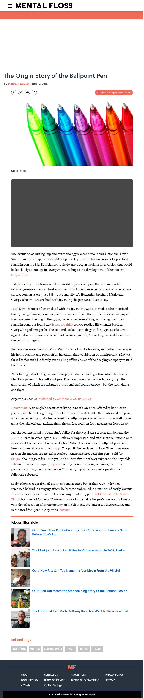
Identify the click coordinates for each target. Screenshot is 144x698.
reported (56, 464)
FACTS (97, 649)
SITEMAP (110, 680)
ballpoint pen (20, 275)
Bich (14, 499)
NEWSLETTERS (78, 674)
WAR (70, 649)
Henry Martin (20, 407)
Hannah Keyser (19, 83)
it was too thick (62, 324)
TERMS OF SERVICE (54, 680)
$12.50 (15, 459)
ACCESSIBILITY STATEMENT (85, 680)
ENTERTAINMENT (53, 649)
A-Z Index (26, 685)
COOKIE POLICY (29, 680)
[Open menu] (10, 5)
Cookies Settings (53, 685)
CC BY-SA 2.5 (82, 398)
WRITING (35, 649)
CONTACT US (51, 674)
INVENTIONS (19, 649)
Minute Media (64, 694)
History (84, 649)
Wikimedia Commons (54, 398)
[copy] (34, 92)
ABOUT (24, 674)
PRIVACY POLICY (114, 674)
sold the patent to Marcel (112, 494)
